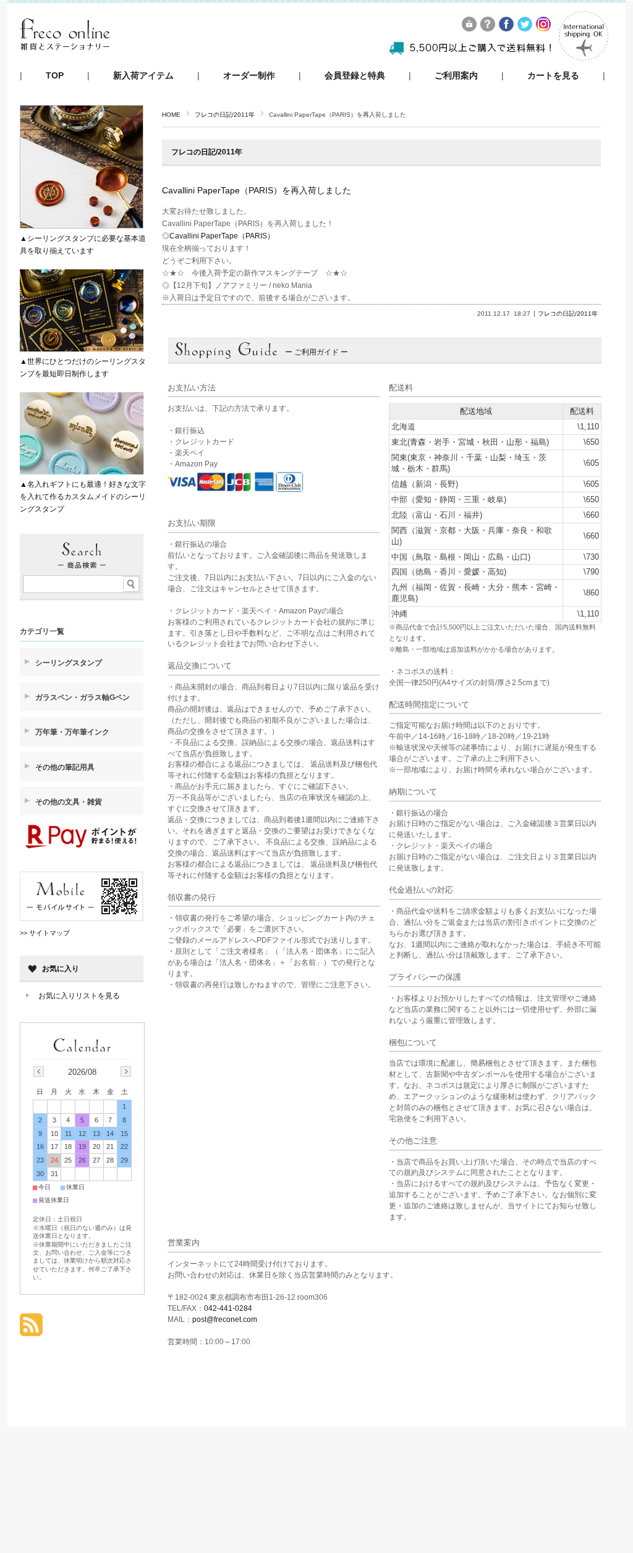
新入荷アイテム (143, 75)
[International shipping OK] (583, 57)
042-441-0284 (228, 1308)
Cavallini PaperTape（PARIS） (221, 236)
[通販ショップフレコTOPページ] (65, 61)
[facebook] (507, 28)
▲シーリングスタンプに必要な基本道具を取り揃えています (83, 244)
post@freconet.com (224, 1319)
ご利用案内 (456, 75)
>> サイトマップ (45, 932)
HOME (171, 114)
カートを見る (553, 75)
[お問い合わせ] (488, 28)
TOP (55, 75)
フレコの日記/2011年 (225, 114)
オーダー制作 (249, 75)
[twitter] (525, 28)
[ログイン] (470, 28)
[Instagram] (544, 28)
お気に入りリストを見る (79, 995)
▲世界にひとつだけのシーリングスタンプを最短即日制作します (83, 367)
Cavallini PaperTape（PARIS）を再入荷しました (256, 190)
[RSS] (31, 1329)
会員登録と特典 (355, 75)
